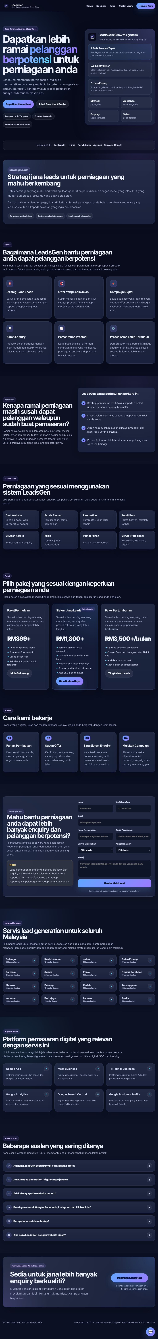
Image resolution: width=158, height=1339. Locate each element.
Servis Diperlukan (87, 844)
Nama (80, 802)
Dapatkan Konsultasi (18, 104)
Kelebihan (101, 6)
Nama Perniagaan (87, 830)
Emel (80, 816)
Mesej (81, 857)
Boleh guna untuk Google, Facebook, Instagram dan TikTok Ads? (49, 1207)
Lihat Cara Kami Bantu (52, 104)
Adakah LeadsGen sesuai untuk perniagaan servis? (41, 1165)
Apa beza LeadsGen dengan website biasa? (37, 1234)
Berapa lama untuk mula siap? (29, 1221)
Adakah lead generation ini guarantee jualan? (38, 1179)
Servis (89, 6)
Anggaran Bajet (123, 844)
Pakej (113, 6)
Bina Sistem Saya (69, 681)
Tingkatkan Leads (119, 673)
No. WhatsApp (123, 802)
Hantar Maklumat (114, 883)
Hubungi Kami (146, 6)
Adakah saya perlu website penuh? (32, 1193)
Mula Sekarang (19, 673)
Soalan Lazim (126, 6)
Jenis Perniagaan (124, 830)
